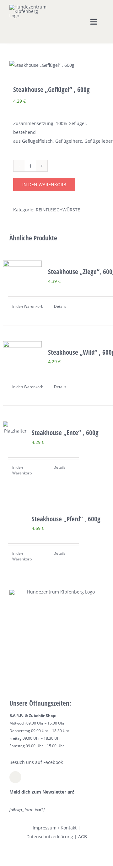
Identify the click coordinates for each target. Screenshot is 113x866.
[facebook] (15, 777)
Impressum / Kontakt (55, 828)
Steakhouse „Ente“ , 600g (65, 432)
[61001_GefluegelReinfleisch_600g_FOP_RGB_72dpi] (56, 65)
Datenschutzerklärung (49, 837)
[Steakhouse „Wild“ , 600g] (22, 349)
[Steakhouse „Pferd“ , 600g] (15, 513)
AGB (82, 837)
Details (60, 306)
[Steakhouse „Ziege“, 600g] (22, 269)
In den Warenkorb (44, 184)
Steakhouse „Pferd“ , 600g (66, 518)
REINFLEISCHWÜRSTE (58, 210)
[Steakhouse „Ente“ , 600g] (15, 428)
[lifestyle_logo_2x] (29, 7)
